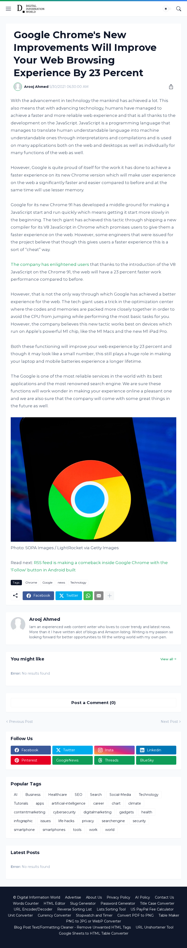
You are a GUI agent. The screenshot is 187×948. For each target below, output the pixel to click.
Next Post (169, 721)
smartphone (24, 829)
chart (116, 803)
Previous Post (21, 721)
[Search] (178, 9)
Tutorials (21, 803)
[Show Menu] (8, 9)
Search (96, 794)
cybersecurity (64, 812)
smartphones (54, 829)
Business (32, 794)
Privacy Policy (118, 897)
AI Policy (142, 897)
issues (45, 821)
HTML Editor (54, 903)
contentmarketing (29, 812)
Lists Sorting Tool (111, 909)
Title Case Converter (157, 903)
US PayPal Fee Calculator (152, 909)
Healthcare (57, 794)
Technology (78, 582)
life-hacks (66, 821)
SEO (78, 794)
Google (47, 582)
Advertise (73, 897)
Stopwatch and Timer (94, 915)
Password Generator (118, 903)
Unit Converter (20, 915)
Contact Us (164, 897)
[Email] (98, 595)
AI (16, 794)
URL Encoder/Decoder (33, 909)
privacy (88, 821)
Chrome (31, 582)
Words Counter (26, 903)
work (93, 829)
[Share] (169, 87)
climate (134, 803)
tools (77, 829)
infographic (23, 821)
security (139, 821)
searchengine (113, 821)
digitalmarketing (98, 812)
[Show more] (109, 595)
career (98, 803)
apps (40, 803)
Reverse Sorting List (74, 909)
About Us (94, 897)
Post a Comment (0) (93, 702)
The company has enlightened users (50, 264)
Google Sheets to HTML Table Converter (93, 933)
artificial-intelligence (68, 803)
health (146, 812)
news (61, 582)
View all (166, 659)
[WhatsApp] (88, 595)
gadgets (126, 812)
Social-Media (120, 794)
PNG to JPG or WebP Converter (93, 921)
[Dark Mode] (167, 9)
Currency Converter (54, 915)
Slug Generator (83, 903)
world (109, 829)
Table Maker (169, 915)
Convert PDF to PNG (135, 915)
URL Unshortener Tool (154, 927)
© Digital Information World (36, 897)
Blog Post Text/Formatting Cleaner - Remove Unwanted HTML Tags (72, 927)
